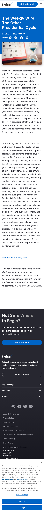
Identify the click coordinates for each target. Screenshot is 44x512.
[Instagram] (13, 406)
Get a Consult (27, 4)
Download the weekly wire (14, 257)
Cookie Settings (9, 439)
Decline (22, 501)
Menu (40, 4)
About (5, 396)
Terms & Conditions (11, 426)
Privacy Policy (8, 418)
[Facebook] (10, 37)
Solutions (6, 390)
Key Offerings (8, 385)
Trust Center (8, 443)
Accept (22, 508)
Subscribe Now (22, 374)
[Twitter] (15, 37)
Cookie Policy (8, 422)
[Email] (27, 37)
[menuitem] (22, 385)
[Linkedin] (21, 37)
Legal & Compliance (11, 414)
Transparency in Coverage (13, 430)
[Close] (41, 462)
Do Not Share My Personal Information (18, 435)
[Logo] (7, 4)
